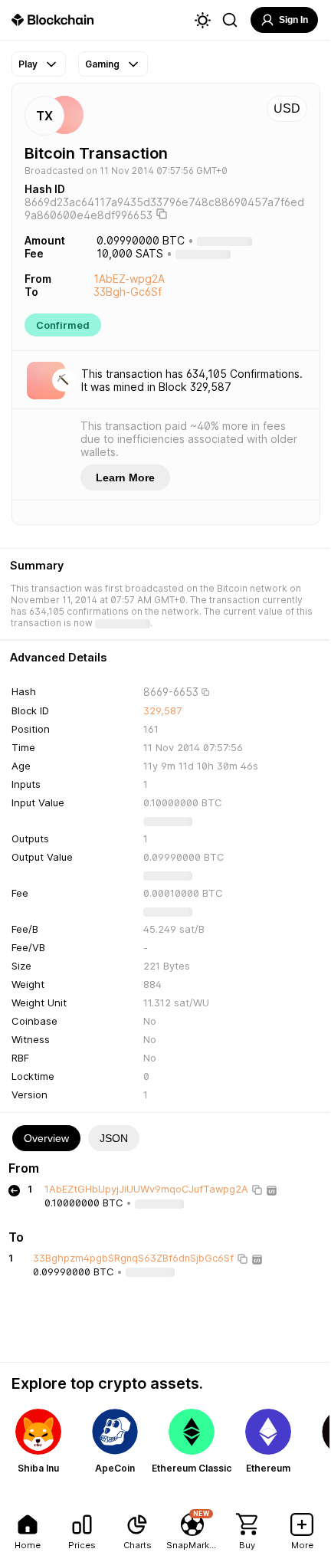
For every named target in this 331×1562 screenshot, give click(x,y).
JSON (114, 1138)
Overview (46, 1138)
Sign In (293, 20)
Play (28, 64)
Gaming (102, 64)
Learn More (125, 477)
